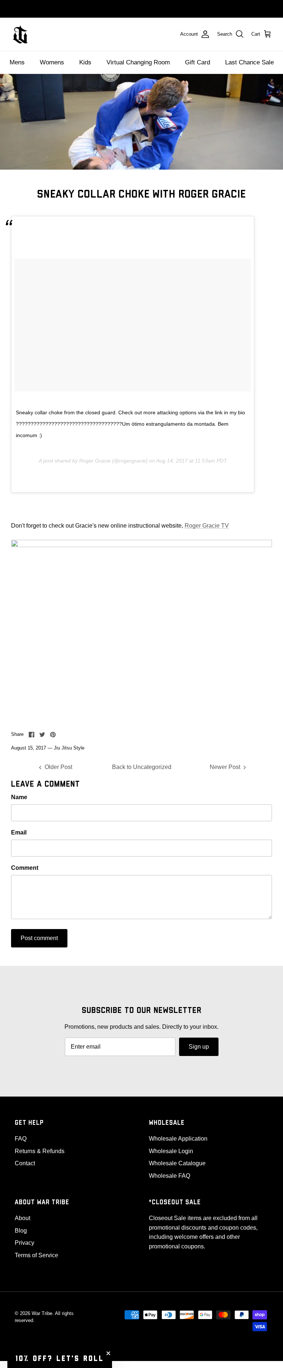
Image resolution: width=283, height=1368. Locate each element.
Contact (25, 1163)
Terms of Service (36, 1255)
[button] (59, 1359)
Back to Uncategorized (141, 767)
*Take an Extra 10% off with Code (141, 9)
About (22, 1218)
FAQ (21, 1138)
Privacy (24, 1243)
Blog (21, 1230)
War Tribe (42, 1313)
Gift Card (197, 62)
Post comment (39, 938)
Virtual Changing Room (138, 62)
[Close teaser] (108, 1353)
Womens (52, 62)
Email (19, 832)
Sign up (199, 1046)
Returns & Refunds (39, 1151)
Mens (17, 62)
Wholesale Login (171, 1151)
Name (19, 797)
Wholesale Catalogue (177, 1163)
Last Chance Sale (249, 62)
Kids (85, 62)
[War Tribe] (20, 34)
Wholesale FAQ (169, 1176)
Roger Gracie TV (207, 525)
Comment (24, 868)
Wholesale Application (178, 1138)
